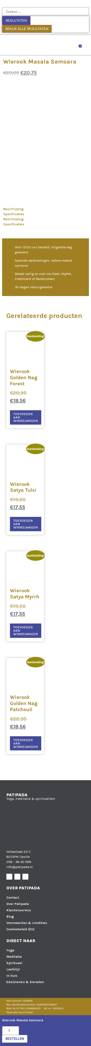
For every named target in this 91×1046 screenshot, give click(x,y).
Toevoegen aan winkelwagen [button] (25, 417)
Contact (12, 897)
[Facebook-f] (9, 877)
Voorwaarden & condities (26, 923)
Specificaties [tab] (13, 214)
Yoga (10, 950)
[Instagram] (17, 877)
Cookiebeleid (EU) (20, 929)
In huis (11, 976)
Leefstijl (13, 969)
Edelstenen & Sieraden (25, 982)
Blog (10, 916)
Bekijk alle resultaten (27, 29)
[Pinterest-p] (25, 877)
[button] (86, 45)
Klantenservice (18, 910)
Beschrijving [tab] (13, 209)
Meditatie (14, 957)
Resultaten (16, 20)
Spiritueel (14, 963)
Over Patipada (17, 904)
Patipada (17, 794)
